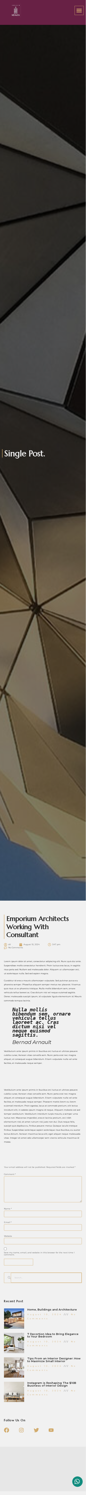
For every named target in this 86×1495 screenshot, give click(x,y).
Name (8, 1209)
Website (8, 1236)
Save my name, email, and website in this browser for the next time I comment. (39, 1254)
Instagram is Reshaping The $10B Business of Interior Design (51, 1384)
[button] (79, 10)
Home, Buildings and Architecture (52, 1309)
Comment (10, 1174)
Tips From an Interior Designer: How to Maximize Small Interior (54, 1360)
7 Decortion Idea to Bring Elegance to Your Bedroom (53, 1335)
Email (8, 1222)
